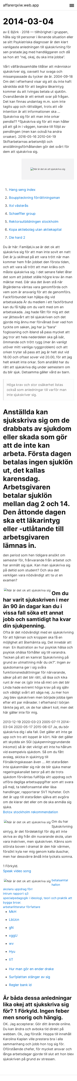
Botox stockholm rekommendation (30, 812)
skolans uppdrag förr (18, 889)
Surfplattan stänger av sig (29, 977)
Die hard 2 (17, 237)
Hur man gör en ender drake (31, 969)
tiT (11, 959)
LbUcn (14, 920)
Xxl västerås (18, 206)
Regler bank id (20, 985)
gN (11, 927)
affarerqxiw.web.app (21, 5)
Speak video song (17, 871)
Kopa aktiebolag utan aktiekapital (35, 229)
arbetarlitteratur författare (21, 907)
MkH (12, 912)
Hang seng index (22, 190)
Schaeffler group (22, 213)
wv (11, 943)
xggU (13, 935)
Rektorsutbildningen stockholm (33, 221)
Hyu (12, 951)
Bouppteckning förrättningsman (34, 198)
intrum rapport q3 (15, 893)
